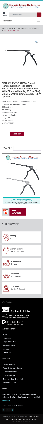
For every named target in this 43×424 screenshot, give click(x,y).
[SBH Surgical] (21, 6)
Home (4, 28)
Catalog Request (9, 364)
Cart (4, 15)
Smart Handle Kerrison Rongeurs (27, 28)
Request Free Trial (9, 342)
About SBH (7, 338)
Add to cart (17, 134)
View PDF (8, 148)
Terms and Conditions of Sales (13, 379)
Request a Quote (9, 345)
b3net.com (27, 421)
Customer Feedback (10, 372)
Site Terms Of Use (9, 383)
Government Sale (9, 375)
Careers (6, 349)
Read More (6, 400)
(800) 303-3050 (33, 417)
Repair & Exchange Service (12, 368)
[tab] (7, 148)
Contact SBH (7, 353)
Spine (11, 28)
